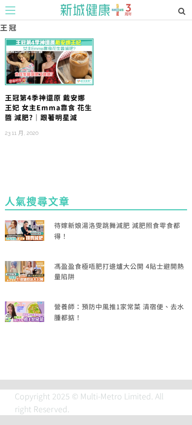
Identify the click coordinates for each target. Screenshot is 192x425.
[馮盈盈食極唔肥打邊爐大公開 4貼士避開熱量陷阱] (24, 270)
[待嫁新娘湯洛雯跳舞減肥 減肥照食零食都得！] (24, 229)
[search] (182, 10)
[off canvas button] (10, 10)
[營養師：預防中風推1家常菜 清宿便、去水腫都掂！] (24, 311)
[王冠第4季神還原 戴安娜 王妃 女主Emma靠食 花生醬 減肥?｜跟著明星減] (49, 60)
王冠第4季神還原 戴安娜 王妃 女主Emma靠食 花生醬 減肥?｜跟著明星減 (48, 108)
